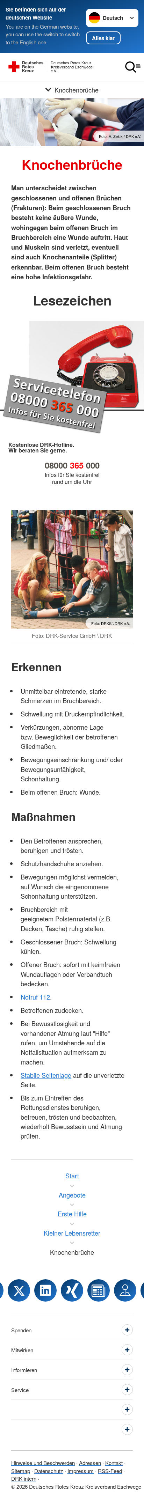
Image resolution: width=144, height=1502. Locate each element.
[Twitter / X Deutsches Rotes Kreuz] (19, 1290)
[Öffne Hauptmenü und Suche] (132, 67)
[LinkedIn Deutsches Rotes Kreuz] (45, 1290)
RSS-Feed (110, 1470)
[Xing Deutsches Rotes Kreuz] (72, 1290)
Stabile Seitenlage (46, 1075)
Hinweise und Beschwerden (43, 1462)
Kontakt (114, 1462)
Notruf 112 (35, 996)
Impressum (80, 1470)
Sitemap (20, 1470)
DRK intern (23, 1478)
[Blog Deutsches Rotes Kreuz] (98, 1290)
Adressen (90, 1462)
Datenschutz (48, 1470)
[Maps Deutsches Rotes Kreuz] (125, 1290)
